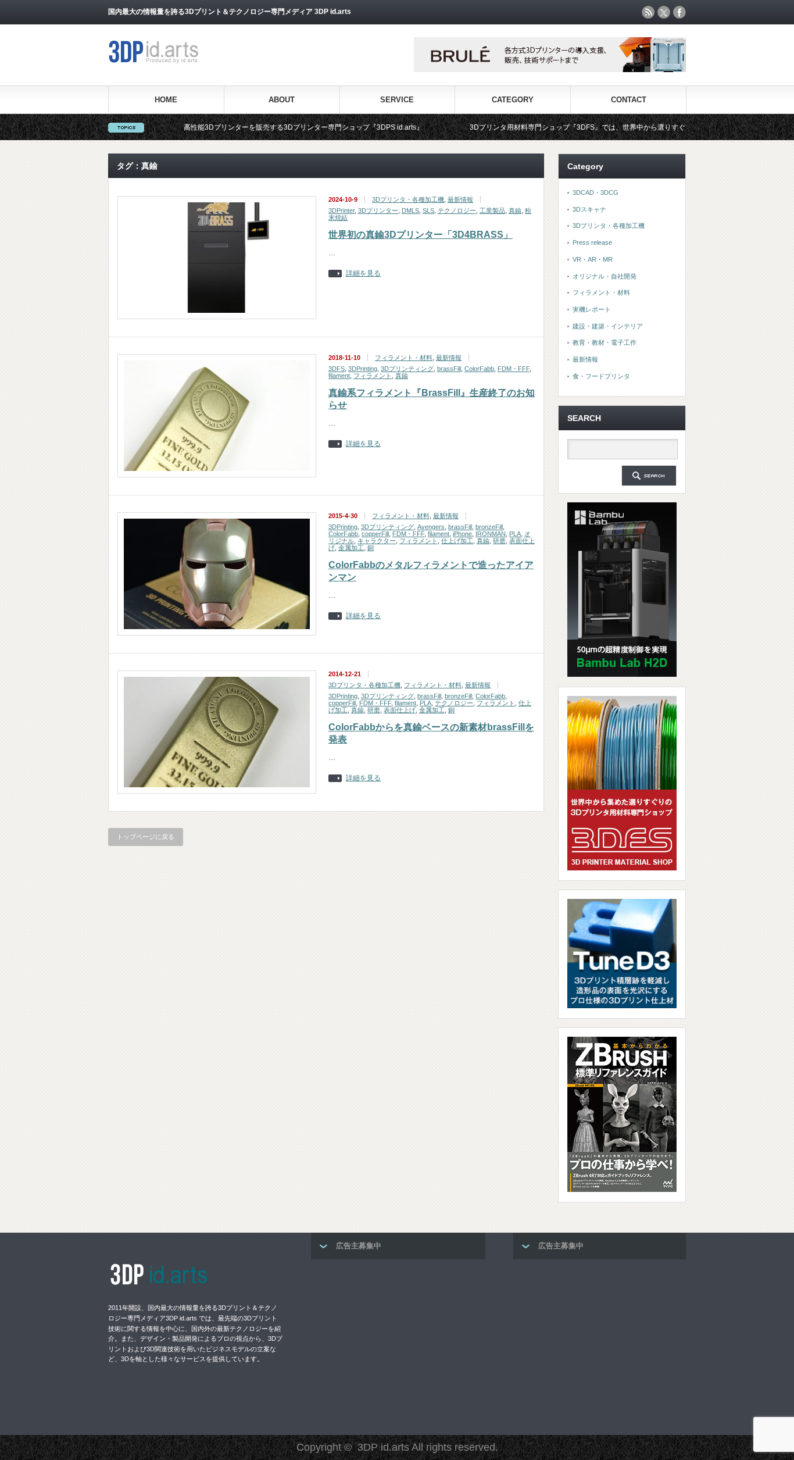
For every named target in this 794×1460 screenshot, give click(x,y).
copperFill (375, 533)
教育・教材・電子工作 (604, 342)
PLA (515, 533)
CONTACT (628, 99)
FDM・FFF (514, 368)
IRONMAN (490, 533)
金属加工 (351, 547)
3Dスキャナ (589, 209)
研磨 (499, 540)
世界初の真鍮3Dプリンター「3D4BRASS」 (420, 235)
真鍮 (515, 210)
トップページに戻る (145, 836)
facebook (679, 12)
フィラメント (372, 375)
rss (648, 12)
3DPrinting (362, 368)
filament (339, 375)
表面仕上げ (400, 709)
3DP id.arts (383, 1447)
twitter (663, 12)
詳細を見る (363, 273)
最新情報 (460, 199)
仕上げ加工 (457, 540)
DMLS (410, 210)
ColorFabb (479, 368)
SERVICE (397, 99)
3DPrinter (341, 210)
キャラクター (376, 540)
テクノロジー (457, 210)
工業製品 (492, 210)
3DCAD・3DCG (595, 192)
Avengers (431, 526)
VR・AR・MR (593, 259)
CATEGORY (513, 99)
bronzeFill (489, 526)
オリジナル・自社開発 (604, 276)
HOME (166, 99)
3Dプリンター (378, 210)
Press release (592, 242)
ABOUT (282, 99)
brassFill (449, 368)
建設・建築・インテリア (608, 326)
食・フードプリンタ (601, 376)
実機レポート (592, 309)
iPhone (462, 533)
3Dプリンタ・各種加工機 (408, 199)
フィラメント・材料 (403, 357)
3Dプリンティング (407, 368)
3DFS (336, 368)
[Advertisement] (398, 1343)
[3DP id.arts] (155, 60)
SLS (428, 210)
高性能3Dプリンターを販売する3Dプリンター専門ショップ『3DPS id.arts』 (260, 127)
